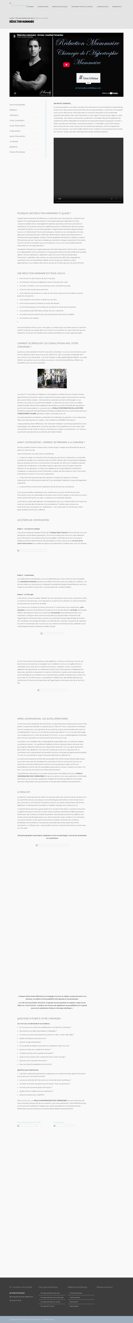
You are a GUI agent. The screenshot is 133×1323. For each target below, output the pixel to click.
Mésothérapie (74, 1306)
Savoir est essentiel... (18, 105)
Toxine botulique (75, 1297)
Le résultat (14, 141)
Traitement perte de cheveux (82, 6)
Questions (13, 147)
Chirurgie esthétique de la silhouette (52, 1297)
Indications (14, 115)
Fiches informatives (17, 152)
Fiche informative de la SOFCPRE (29, 1122)
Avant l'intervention (17, 126)
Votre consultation (17, 120)
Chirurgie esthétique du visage (50, 1302)
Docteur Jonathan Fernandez (31, 1319)
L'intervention (15, 131)
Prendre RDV (117, 6)
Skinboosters (74, 1302)
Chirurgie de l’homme (47, 1306)
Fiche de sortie (59, 1122)
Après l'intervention (17, 136)
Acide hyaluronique (76, 1293)
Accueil (12, 18)
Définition (13, 110)
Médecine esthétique (59, 6)
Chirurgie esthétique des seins (24, 18)
